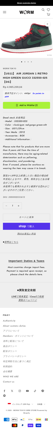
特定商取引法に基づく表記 (17, 361)
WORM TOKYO (9, 69)
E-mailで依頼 (37, 296)
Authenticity (9, 320)
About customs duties (26, 3)
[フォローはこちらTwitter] (12, 390)
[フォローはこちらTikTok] (35, 390)
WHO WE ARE (11, 376)
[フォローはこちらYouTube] (27, 390)
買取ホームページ (27, 300)
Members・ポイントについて (18, 336)
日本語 (39, 404)
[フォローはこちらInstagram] (19, 390)
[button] (48, 9)
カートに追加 (26, 217)
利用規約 (7, 366)
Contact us (8, 381)
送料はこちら (11, 242)
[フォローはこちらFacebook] (4, 390)
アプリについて (11, 330)
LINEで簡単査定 (19, 296)
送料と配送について (13, 341)
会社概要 (7, 371)
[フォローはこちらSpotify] (4, 395)
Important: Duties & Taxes (27, 260)
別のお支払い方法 (26, 233)
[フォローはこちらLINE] (42, 390)
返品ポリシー (10, 346)
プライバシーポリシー (14, 356)
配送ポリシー (10, 351)
